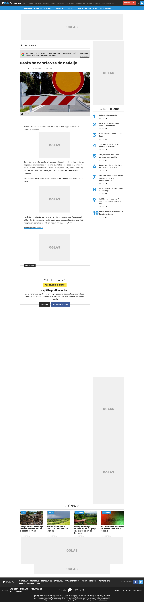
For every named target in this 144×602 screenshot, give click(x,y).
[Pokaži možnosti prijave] (142, 3)
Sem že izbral (84, 57)
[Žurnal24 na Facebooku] (135, 582)
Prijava (44, 304)
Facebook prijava (60, 304)
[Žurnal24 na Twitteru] (141, 582)
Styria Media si (138, 590)
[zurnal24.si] (7, 3)
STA (27, 68)
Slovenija (31, 45)
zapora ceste (30, 265)
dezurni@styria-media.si (33, 228)
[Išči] (138, 3)
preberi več (55, 285)
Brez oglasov (129, 3)
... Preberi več (103, 600)
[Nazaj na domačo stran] (21, 45)
